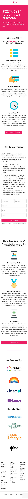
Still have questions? (14, 342)
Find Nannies (23, 462)
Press (2, 469)
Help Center (4, 482)
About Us (3, 464)
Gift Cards (3, 466)
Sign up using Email (14, 220)
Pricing (2, 484)
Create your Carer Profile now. (13, 132)
